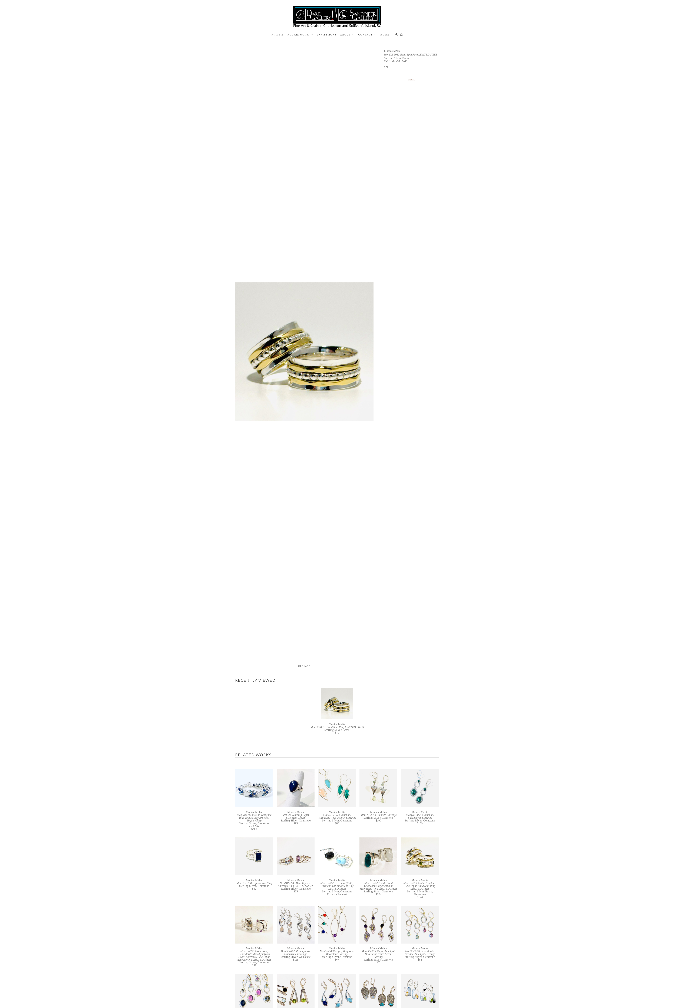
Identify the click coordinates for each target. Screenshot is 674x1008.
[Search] (396, 34)
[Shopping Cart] (401, 34)
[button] (300, 34)
